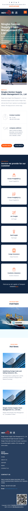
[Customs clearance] (14, 269)
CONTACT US (5, 468)
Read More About (6, 145)
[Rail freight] (14, 231)
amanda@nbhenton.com (11, 488)
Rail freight (14, 235)
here (16, 286)
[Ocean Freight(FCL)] (14, 175)
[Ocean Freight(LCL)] (14, 194)
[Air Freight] (14, 212)
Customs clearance (14, 273)
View (3, 46)
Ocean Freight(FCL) (14, 178)
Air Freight (14, 216)
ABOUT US (4, 459)
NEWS (3, 465)
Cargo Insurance (14, 254)
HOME (3, 457)
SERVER (3, 462)
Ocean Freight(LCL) (14, 197)
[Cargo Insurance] (14, 250)
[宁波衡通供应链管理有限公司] (9, 12)
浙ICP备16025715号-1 (18, 507)
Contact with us (19, 145)
